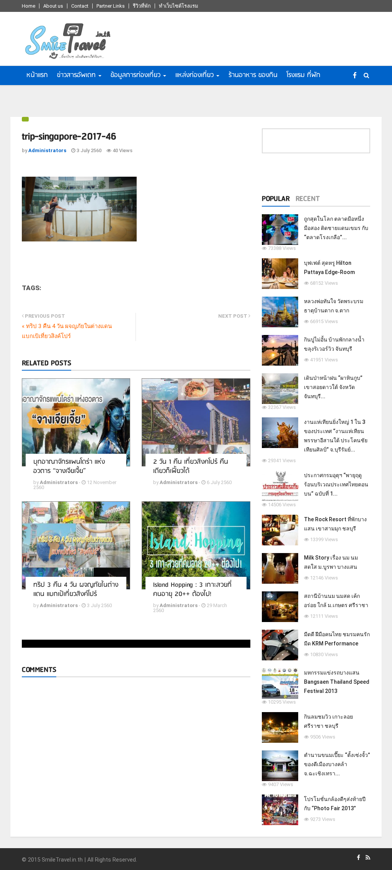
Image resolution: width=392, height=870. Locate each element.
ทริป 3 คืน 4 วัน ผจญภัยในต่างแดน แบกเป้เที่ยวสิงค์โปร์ (75, 589)
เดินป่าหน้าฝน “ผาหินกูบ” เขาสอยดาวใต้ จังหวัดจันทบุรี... (333, 387)
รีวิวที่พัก (142, 6)
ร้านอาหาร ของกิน (253, 75)
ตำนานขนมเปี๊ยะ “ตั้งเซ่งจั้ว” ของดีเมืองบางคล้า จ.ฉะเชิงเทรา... (337, 764)
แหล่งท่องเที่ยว (194, 75)
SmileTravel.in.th (62, 859)
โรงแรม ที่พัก (303, 75)
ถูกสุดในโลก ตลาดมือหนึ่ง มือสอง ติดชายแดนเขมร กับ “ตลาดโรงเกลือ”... (336, 228)
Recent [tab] (308, 199)
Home (28, 6)
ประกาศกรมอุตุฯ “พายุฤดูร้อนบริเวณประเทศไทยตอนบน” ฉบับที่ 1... (336, 484)
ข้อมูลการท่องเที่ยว (135, 75)
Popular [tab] (276, 199)
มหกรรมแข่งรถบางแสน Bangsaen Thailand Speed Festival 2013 (336, 682)
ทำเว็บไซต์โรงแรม (178, 6)
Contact (79, 6)
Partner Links (110, 6)
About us (53, 6)
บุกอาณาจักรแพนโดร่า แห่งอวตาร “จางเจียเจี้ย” (69, 466)
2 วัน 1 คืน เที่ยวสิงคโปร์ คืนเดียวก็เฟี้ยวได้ (190, 466)
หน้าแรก (37, 75)
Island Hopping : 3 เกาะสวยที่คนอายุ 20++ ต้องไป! (192, 589)
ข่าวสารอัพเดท (76, 75)
